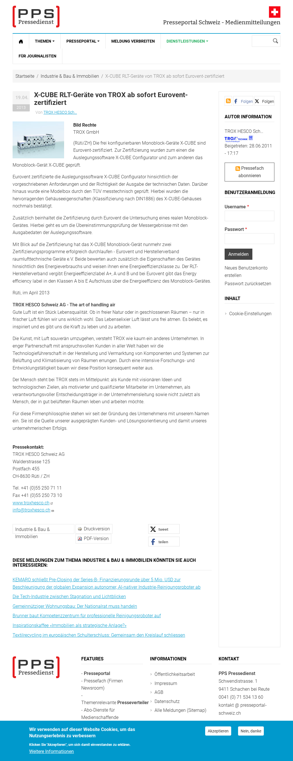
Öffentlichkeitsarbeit (175, 674)
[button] (38, 139)
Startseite (24, 76)
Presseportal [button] (81, 41)
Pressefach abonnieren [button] (251, 171)
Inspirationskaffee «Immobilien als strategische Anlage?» (69, 625)
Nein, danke (251, 731)
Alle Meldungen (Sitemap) (180, 710)
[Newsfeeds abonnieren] (228, 101)
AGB (159, 692)
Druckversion (97, 529)
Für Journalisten (37, 56)
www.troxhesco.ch (31, 503)
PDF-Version (96, 538)
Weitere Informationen (51, 751)
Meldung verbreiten (133, 41)
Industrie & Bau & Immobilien (70, 76)
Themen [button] (43, 41)
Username (235, 206)
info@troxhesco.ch (31, 510)
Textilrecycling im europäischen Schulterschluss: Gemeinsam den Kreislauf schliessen (99, 635)
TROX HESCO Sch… (60, 112)
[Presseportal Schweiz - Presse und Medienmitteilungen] (36, 16)
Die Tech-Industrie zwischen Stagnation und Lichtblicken (69, 596)
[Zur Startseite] (21, 41)
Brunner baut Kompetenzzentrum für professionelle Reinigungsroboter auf (87, 615)
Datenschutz (167, 701)
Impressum (166, 683)
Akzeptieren (218, 731)
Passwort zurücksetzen (248, 283)
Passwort (234, 229)
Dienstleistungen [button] (186, 41)
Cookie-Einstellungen (250, 313)
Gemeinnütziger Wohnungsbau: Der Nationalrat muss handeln (75, 606)
